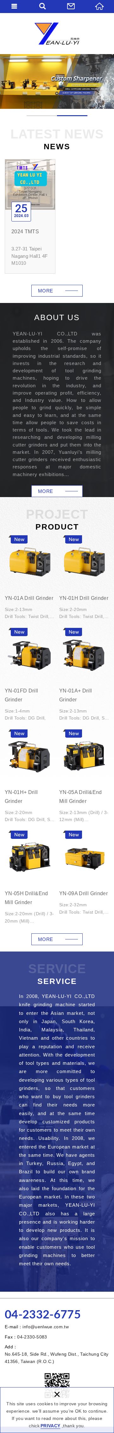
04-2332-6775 (43, 1315)
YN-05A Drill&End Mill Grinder (84, 777)
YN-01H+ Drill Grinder (30, 777)
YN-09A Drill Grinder (84, 874)
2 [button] (72, 116)
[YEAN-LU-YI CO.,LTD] (57, 33)
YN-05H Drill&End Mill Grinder (30, 878)
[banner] (57, 81)
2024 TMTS (30, 216)
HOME (100, 6)
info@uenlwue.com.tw (45, 1326)
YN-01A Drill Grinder (30, 578)
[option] (57, 81)
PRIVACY (50, 1425)
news (45, 290)
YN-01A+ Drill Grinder (84, 676)
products (45, 939)
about (45, 491)
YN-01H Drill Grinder (84, 578)
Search (42, 6)
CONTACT (71, 6)
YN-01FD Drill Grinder (30, 676)
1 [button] (42, 116)
